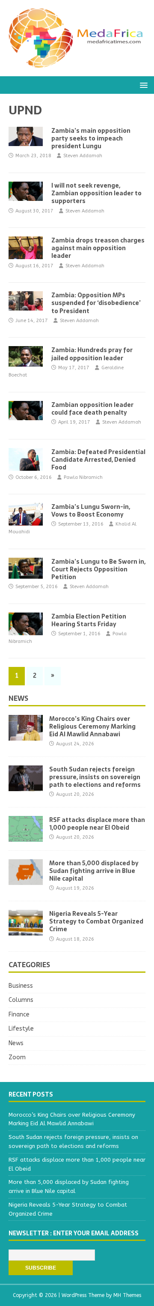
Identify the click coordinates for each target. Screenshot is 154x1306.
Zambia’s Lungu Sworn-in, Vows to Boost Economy (90, 510)
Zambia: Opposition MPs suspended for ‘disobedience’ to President (96, 302)
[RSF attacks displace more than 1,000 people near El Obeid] (26, 836)
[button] (142, 84)
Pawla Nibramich (83, 477)
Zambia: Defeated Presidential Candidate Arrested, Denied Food (98, 459)
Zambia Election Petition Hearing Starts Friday (88, 620)
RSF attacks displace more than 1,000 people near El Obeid (97, 823)
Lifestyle (21, 1028)
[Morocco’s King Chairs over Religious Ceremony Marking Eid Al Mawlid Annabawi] (26, 735)
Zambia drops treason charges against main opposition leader (98, 248)
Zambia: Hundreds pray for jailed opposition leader (92, 353)
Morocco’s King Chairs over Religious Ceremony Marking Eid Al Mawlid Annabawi (92, 726)
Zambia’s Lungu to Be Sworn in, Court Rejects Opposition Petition (98, 569)
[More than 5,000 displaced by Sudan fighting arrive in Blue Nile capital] (26, 879)
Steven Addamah (82, 155)
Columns (21, 1000)
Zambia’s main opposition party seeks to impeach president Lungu (90, 138)
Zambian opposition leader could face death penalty (92, 408)
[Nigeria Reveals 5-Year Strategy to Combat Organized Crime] (26, 930)
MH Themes (127, 1295)
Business (21, 985)
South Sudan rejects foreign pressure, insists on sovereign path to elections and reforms (95, 777)
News (18, 698)
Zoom (17, 1057)
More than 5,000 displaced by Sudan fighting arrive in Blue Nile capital (94, 870)
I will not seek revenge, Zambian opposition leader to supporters (96, 193)
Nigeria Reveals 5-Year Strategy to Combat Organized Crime (96, 921)
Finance (19, 1014)
